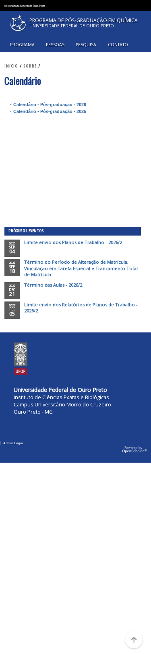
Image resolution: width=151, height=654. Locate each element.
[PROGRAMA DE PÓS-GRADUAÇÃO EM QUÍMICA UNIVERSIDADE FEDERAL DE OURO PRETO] (75, 33)
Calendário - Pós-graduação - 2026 (49, 104)
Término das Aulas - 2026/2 (53, 285)
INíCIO (11, 66)
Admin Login (13, 443)
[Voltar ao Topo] (133, 639)
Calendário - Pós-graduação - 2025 (49, 111)
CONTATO (118, 44)
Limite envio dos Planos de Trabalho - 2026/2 (73, 242)
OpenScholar (134, 449)
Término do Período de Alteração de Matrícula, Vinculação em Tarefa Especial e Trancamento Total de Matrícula (81, 268)
